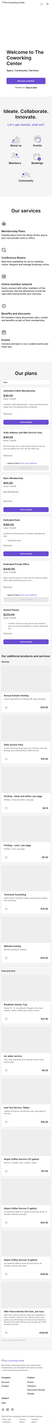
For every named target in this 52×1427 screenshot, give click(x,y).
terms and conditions (28, 463)
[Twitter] (7, 1409)
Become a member (26, 81)
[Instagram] (12, 1409)
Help (3, 1403)
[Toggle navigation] (47, 4)
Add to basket (26, 422)
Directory (31, 1386)
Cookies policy (35, 1420)
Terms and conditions (6, 1420)
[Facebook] (2, 1409)
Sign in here (31, 87)
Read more (7, 413)
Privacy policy (23, 1420)
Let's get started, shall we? (26, 124)
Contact (5, 1386)
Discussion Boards (36, 1390)
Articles (30, 1393)
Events (30, 1382)
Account (5, 1382)
